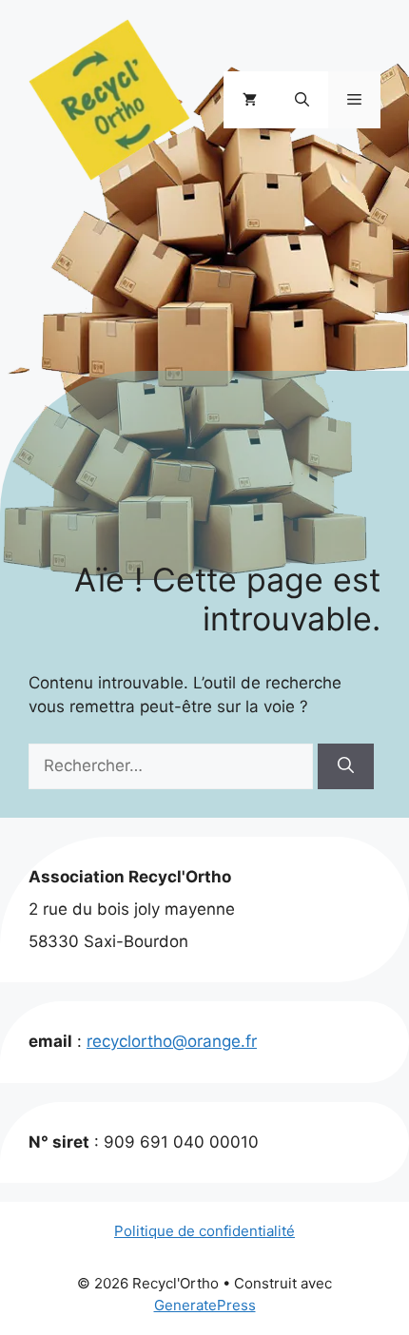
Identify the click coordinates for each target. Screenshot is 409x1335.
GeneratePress (205, 1305)
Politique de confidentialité (204, 1231)
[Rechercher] (346, 766)
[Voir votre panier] (250, 99)
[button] (302, 99)
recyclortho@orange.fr (172, 1041)
